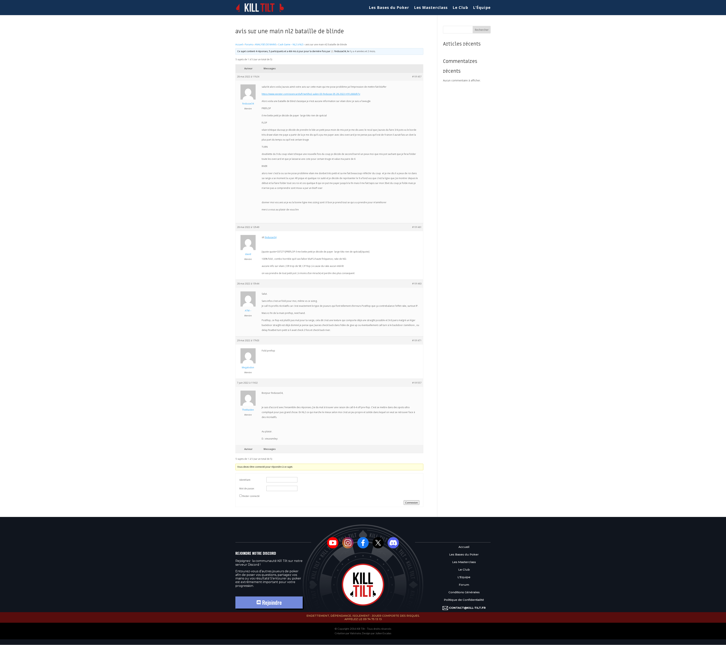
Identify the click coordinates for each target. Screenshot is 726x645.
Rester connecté (251, 496)
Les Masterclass (431, 8)
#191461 (417, 227)
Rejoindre (271, 602)
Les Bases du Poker (389, 8)
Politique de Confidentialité (464, 600)
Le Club (460, 8)
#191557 (417, 382)
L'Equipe (464, 577)
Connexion (411, 502)
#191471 (417, 340)
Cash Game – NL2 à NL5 (290, 44)
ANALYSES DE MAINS (265, 44)
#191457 (417, 76)
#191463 (417, 283)
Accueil (239, 44)
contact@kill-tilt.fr (467, 607)
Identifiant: (245, 479)
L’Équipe (482, 8)
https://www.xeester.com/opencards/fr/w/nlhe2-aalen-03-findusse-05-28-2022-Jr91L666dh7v (311, 94)
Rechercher (482, 30)
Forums (249, 44)
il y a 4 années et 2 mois (362, 51)
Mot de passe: (246, 488)
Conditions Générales (464, 592)
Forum (464, 585)
